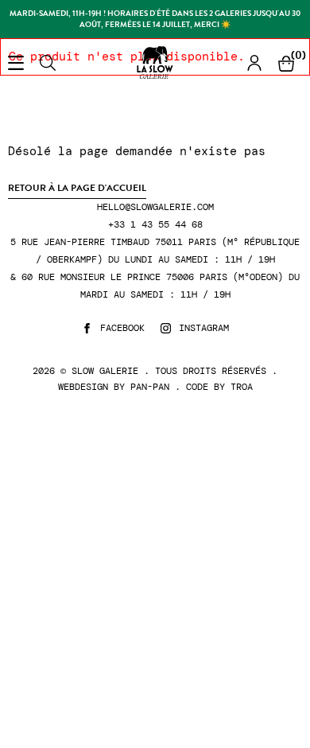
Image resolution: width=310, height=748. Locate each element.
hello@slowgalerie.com (155, 207)
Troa (242, 386)
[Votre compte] (254, 62)
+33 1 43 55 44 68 (155, 224)
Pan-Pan (149, 386)
